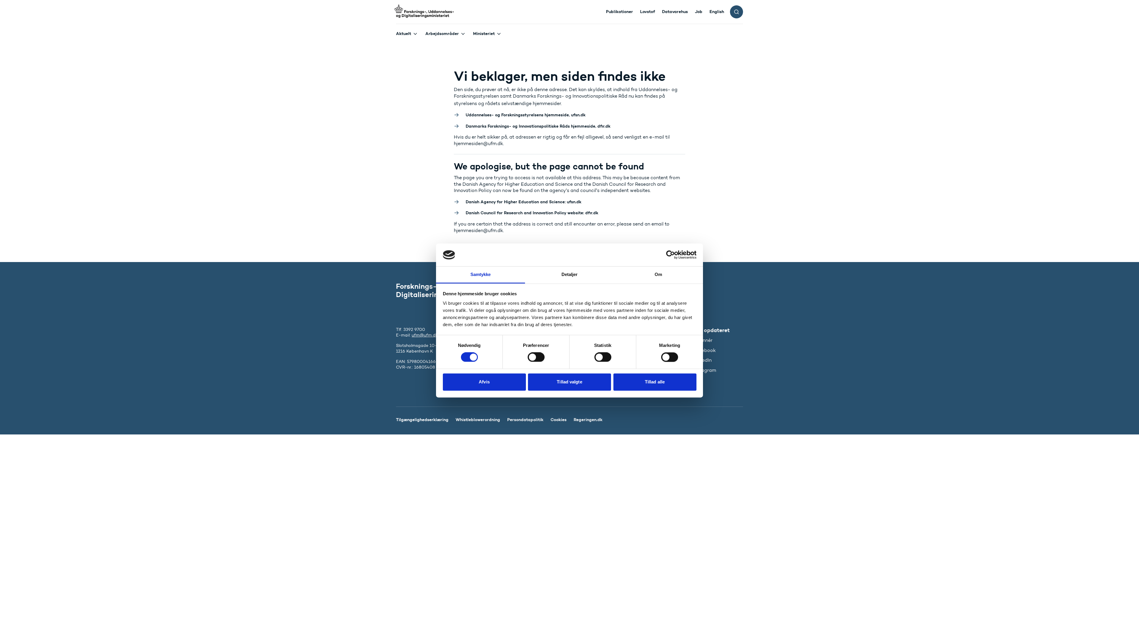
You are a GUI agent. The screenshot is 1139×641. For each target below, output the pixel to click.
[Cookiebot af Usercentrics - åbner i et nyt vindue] (670, 254)
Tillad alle (655, 381)
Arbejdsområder (442, 33)
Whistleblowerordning (478, 419)
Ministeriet (484, 33)
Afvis (484, 381)
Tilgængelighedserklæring (422, 419)
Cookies (559, 419)
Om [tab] (658, 274)
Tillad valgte (569, 381)
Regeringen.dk (588, 419)
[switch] (536, 357)
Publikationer (619, 11)
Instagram (704, 370)
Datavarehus (675, 11)
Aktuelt (403, 33)
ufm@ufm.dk (425, 335)
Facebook (704, 350)
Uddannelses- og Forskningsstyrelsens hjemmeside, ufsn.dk (526, 115)
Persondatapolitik (525, 419)
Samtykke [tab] (480, 274)
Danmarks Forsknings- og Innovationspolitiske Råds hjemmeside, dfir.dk (538, 126)
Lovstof (647, 11)
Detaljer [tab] (569, 274)
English (717, 11)
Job (698, 11)
